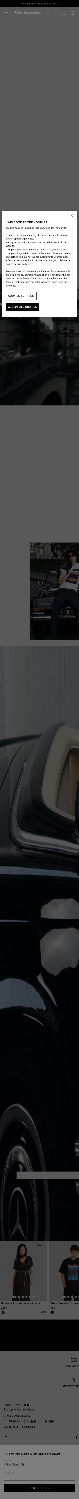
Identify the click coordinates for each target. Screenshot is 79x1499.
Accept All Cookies (22, 306)
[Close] (72, 216)
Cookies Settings (21, 296)
